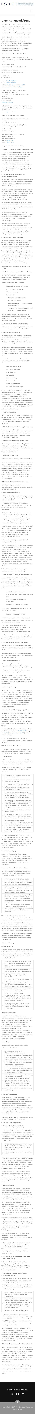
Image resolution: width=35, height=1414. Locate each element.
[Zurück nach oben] (17, 1402)
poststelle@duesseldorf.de (8, 112)
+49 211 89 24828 (11, 81)
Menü (31, 11)
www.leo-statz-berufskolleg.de (14, 87)
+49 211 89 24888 (11, 83)
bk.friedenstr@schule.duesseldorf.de (15, 85)
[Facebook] (17, 1394)
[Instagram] (12, 1394)
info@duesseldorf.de (7, 102)
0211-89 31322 (10, 142)
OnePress (22, 1407)
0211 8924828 (22, 731)
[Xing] (22, 1394)
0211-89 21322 (10, 140)
